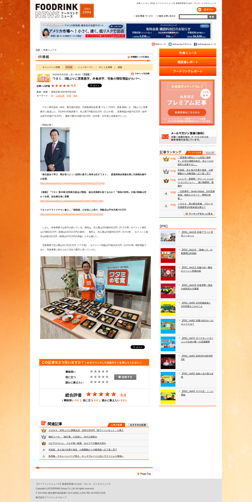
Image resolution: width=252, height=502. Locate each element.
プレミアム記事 (194, 153)
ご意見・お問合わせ (165, 16)
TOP (38, 50)
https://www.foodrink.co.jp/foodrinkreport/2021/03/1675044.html (71, 214)
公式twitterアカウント (180, 44)
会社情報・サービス (144, 16)
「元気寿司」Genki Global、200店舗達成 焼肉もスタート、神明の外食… (196, 195)
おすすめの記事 (137, 425)
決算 (69, 96)
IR (52, 96)
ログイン (206, 9)
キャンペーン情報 (51, 67)
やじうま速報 (105, 67)
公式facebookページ (204, 44)
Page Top (144, 474)
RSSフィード (159, 44)
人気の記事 (116, 425)
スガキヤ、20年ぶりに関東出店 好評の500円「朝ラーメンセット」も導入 (86, 430)
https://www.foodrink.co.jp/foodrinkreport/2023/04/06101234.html (72, 183)
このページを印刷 (140, 73)
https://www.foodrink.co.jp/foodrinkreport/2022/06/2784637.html (71, 201)
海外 (75, 96)
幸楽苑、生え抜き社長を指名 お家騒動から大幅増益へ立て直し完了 (83, 449)
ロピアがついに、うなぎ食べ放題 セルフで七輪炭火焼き (77, 443)
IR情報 (94, 57)
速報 (120, 67)
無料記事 (209, 153)
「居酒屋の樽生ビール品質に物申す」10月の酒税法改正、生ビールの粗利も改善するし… (195, 161)
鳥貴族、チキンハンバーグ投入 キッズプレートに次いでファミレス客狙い (86, 456)
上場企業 (60, 96)
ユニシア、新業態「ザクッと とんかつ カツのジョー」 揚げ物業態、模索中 (196, 182)
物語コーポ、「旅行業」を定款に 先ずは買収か (73, 436)
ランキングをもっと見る (199, 214)
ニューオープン (85, 67)
